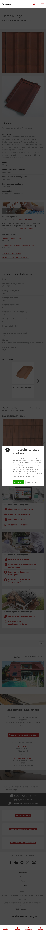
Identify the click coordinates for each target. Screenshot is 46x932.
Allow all (18, 482)
